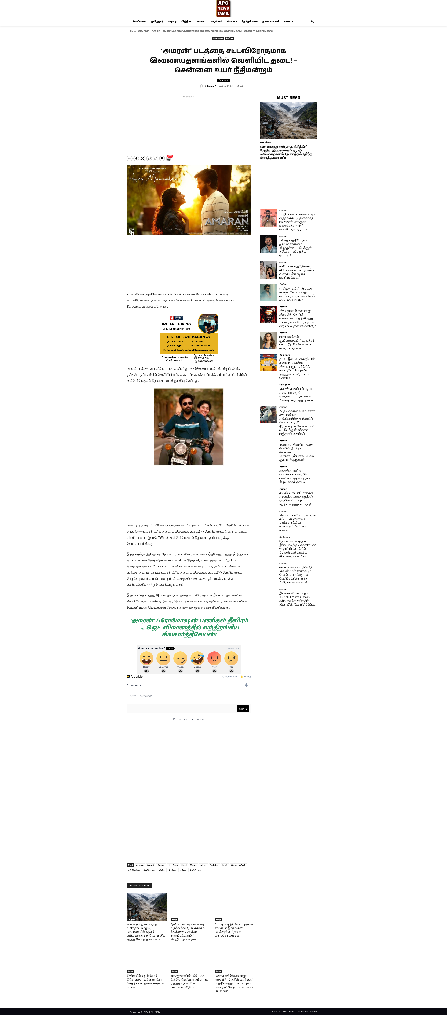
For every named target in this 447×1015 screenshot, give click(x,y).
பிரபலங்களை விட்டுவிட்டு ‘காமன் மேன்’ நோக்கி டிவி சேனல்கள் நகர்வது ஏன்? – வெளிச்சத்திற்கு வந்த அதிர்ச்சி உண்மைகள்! (296, 574)
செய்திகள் (143, 31)
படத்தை (183, 870)
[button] (312, 21)
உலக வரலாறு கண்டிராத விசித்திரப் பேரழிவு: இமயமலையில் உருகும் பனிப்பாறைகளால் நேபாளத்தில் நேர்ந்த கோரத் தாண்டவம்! (146, 931)
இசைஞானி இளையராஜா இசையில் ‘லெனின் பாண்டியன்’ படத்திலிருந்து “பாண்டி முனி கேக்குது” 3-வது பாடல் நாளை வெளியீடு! (235, 983)
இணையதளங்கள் (238, 865)
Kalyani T (211, 86)
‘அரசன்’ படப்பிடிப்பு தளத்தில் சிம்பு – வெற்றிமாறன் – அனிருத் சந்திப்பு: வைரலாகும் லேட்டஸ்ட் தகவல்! (297, 522)
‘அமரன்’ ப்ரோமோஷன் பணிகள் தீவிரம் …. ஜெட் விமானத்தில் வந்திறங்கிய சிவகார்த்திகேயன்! (189, 628)
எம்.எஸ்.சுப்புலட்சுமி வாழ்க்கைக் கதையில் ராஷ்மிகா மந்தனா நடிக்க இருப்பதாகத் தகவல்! (295, 476)
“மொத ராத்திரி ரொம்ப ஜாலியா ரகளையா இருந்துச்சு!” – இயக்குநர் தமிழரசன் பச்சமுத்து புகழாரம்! (295, 247)
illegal (184, 865)
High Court (173, 865)
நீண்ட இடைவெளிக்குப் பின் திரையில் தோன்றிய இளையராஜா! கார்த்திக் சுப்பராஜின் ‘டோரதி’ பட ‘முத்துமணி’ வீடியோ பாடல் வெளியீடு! (297, 368)
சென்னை (172, 870)
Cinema (160, 865)
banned (150, 865)
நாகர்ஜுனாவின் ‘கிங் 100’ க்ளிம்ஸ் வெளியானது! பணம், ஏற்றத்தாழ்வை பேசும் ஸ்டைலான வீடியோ (189, 981)
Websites (214, 865)
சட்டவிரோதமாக (149, 870)
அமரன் (225, 865)
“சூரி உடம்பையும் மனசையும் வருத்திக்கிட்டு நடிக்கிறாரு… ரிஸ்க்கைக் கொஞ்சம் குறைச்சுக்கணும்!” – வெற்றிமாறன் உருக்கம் (189, 931)
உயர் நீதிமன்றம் (134, 870)
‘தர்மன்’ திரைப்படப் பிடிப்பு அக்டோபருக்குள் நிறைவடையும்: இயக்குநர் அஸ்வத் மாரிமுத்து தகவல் (296, 394)
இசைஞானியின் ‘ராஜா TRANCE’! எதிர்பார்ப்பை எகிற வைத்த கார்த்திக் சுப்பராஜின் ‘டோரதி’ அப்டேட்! (297, 598)
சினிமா (155, 31)
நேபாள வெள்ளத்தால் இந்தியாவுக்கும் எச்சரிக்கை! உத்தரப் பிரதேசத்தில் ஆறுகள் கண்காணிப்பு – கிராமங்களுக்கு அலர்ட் (297, 548)
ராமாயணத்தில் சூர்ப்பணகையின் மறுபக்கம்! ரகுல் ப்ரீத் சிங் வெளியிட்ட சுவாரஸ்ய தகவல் (297, 342)
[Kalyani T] (202, 86)
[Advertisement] (189, 123)
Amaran (140, 865)
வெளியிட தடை (196, 870)
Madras (193, 865)
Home (133, 31)
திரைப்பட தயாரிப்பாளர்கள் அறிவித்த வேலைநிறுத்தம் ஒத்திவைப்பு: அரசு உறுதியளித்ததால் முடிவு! (296, 498)
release (203, 865)
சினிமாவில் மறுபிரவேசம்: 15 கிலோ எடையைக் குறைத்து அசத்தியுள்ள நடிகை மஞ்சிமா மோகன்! (145, 981)
